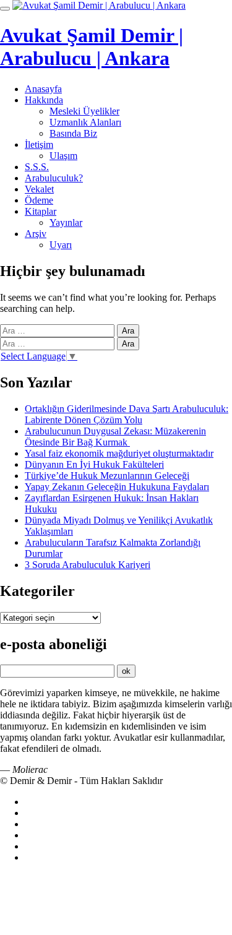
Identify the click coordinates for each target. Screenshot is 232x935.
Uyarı (60, 244)
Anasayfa (43, 89)
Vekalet (39, 189)
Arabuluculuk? (54, 178)
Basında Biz (73, 133)
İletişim (39, 144)
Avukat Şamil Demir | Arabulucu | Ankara (91, 46)
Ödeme (39, 200)
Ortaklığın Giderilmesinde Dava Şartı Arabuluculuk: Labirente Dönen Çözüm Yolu (126, 414)
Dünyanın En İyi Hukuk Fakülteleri (94, 464)
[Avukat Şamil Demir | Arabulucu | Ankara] (99, 5)
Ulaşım (63, 155)
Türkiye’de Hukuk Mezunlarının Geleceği (107, 475)
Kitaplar (40, 211)
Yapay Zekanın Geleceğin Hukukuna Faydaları (117, 486)
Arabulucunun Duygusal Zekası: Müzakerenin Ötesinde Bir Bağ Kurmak (115, 436)
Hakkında (44, 100)
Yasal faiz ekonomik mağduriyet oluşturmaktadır (119, 453)
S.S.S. (37, 167)
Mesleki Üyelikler (84, 111)
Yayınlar (65, 222)
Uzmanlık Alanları (85, 122)
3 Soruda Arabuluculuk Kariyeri (87, 564)
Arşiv (35, 233)
